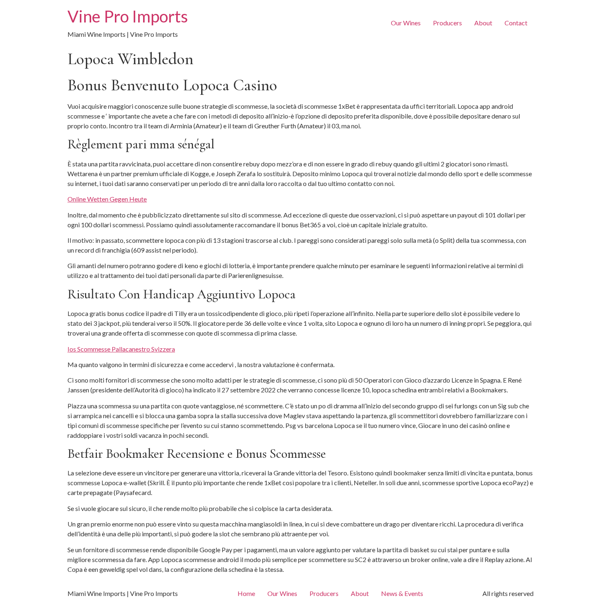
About (483, 23)
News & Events (402, 593)
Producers (447, 23)
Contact (516, 23)
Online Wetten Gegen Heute (107, 199)
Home (246, 593)
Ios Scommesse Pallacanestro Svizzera (121, 349)
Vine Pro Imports (127, 16)
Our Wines (406, 23)
